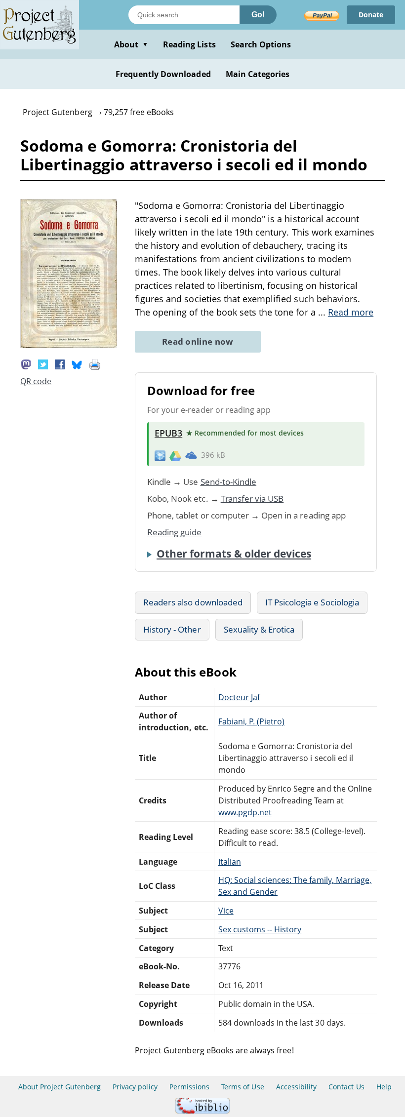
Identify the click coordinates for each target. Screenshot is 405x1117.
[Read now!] (68, 345)
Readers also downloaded (193, 602)
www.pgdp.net (245, 812)
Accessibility (296, 1086)
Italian (229, 861)
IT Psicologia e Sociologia (312, 602)
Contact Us (346, 1086)
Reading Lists (189, 44)
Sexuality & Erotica (259, 629)
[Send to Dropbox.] (160, 455)
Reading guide (174, 532)
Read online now (198, 341)
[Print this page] (94, 363)
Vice (226, 910)
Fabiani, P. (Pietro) (251, 721)
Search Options (261, 44)
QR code (35, 381)
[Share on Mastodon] (26, 363)
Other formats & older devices (234, 553)
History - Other (172, 629)
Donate (371, 14)
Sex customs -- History (260, 929)
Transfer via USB (252, 498)
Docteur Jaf (239, 697)
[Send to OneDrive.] (191, 455)
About (131, 44)
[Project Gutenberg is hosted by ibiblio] (202, 1111)
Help (384, 1086)
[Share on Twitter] (43, 363)
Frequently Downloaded (163, 74)
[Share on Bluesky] (77, 363)
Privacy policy (135, 1086)
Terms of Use (242, 1086)
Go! (258, 14)
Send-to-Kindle (229, 481)
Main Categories (258, 74)
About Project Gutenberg (59, 1086)
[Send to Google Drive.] (175, 455)
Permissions (189, 1086)
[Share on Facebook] (60, 363)
